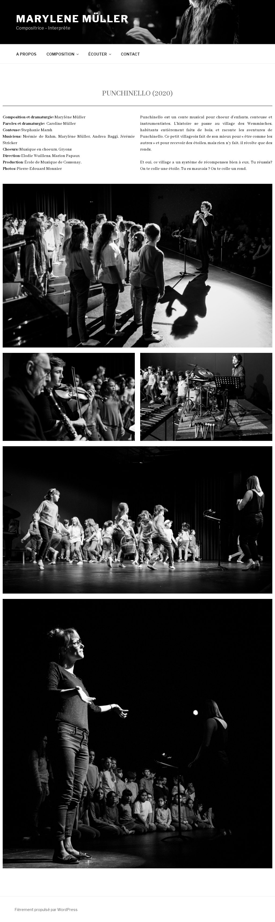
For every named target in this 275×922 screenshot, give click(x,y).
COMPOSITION (60, 54)
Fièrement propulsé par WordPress (46, 909)
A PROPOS (26, 54)
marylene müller (72, 19)
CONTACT (130, 54)
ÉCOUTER (97, 54)
